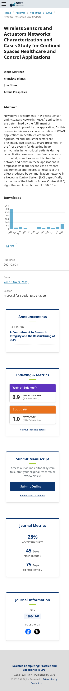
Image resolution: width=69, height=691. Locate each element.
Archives (20, 12)
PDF (11, 246)
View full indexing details (33, 429)
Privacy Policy (50, 679)
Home (7, 12)
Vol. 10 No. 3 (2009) (41, 12)
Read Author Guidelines (32, 495)
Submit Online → (32, 486)
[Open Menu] (4, 4)
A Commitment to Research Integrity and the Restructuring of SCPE (32, 335)
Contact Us (36, 683)
